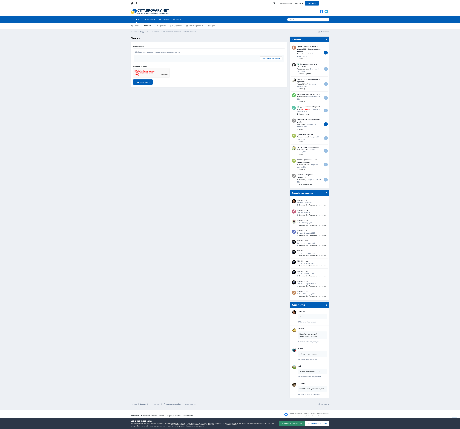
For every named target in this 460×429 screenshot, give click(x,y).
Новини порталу (305, 74)
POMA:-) (305, 84)
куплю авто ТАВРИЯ (305, 135)
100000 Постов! (302, 200)
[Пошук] (326, 19)
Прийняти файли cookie (292, 423)
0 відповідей (311, 322)
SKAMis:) (300, 202)
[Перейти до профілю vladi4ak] (294, 211)
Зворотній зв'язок (174, 416)
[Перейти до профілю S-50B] (294, 222)
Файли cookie (188, 416)
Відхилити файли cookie (317, 423)
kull (299, 366)
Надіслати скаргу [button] (143, 82)
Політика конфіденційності (153, 416)
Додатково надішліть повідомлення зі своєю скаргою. (158, 52)
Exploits (301, 329)
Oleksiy (299, 294)
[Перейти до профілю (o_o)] (294, 121)
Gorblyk (299, 243)
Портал (137, 26)
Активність (151, 19)
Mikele (300, 349)
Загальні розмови (305, 184)
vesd (304, 97)
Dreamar (300, 233)
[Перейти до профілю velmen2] (294, 148)
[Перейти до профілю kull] (294, 367)
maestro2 (305, 137)
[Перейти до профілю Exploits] (294, 330)
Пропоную (302, 89)
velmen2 (305, 149)
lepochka (301, 383)
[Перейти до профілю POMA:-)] (294, 80)
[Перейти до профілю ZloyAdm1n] (294, 108)
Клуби (212, 26)
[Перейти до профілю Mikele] (294, 350)
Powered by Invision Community (309, 416)
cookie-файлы (231, 423)
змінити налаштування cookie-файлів (159, 426)
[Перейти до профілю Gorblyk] (294, 242)
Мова (135, 416)
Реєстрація (312, 3)
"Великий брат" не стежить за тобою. (312, 205)
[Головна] (132, 3)
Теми (319, 19)
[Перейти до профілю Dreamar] (294, 232)
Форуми (149, 26)
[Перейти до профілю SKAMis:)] (294, 201)
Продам (302, 101)
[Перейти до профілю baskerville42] (294, 48)
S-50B (299, 223)
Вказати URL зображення (271, 58)
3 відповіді (313, 359)
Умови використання (178, 423)
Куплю (301, 59)
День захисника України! (310, 107)
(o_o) (304, 124)
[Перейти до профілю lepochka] (294, 385)
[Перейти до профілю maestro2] (294, 136)
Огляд (137, 19)
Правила (162, 26)
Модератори (177, 26)
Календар (165, 19)
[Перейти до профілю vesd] (294, 95)
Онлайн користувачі (196, 26)
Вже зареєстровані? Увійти (291, 3)
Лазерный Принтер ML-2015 (308, 94)
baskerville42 (306, 54)
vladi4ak (300, 213)
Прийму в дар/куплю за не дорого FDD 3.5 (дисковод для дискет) (309, 49)
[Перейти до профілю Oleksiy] (294, 293)
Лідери (178, 19)
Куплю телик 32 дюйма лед (308, 147)
